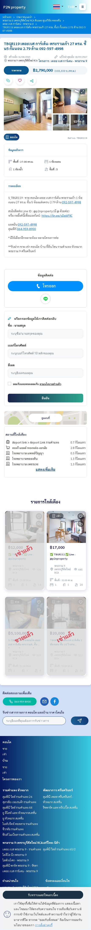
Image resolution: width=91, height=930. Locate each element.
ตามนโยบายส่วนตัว (50, 384)
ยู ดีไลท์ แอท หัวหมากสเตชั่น (19, 813)
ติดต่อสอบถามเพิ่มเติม (17, 693)
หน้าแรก (7, 17)
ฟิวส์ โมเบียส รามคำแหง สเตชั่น (21, 834)
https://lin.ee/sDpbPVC (57, 215)
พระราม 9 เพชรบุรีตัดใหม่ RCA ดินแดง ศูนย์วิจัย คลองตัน (32, 20)
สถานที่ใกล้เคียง (16, 434)
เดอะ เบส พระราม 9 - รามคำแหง (22, 849)
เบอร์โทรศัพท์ (17, 345)
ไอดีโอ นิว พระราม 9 (15, 855)
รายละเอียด (14, 186)
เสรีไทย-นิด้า (51, 842)
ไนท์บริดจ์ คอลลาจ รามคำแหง (20, 824)
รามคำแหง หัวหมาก (16, 790)
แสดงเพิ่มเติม (45, 469)
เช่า (5, 754)
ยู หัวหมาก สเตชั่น (13, 818)
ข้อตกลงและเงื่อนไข (58, 881)
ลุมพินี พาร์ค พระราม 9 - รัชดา (20, 865)
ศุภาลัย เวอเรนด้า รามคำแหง (19, 802)
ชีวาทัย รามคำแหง (13, 829)
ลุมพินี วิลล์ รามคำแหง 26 (17, 796)
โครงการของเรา (12, 779)
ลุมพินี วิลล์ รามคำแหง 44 (17, 807)
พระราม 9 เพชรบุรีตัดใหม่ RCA (23, 842)
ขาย (5, 748)
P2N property (14, 6)
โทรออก (49, 285)
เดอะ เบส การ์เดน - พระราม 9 (18, 23)
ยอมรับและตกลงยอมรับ (26, 384)
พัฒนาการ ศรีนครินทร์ (58, 790)
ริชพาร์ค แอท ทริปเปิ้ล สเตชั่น (60, 807)
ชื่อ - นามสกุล (17, 325)
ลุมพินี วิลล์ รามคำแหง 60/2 (59, 849)
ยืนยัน (45, 398)
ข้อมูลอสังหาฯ (15, 150)
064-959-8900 (26, 229)
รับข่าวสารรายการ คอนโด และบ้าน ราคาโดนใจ (33, 712)
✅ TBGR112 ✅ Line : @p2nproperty (62, 556)
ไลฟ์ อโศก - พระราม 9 (16, 860)
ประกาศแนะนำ (24, 17)
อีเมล (11, 365)
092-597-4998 (71, 202)
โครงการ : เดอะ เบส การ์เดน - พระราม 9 (63, 61)
